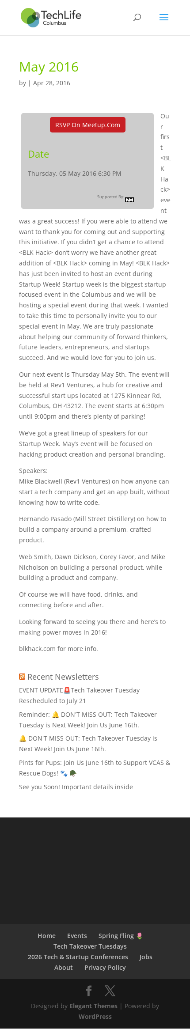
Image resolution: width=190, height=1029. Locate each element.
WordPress (95, 1016)
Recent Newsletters (63, 676)
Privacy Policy (105, 967)
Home (47, 935)
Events (77, 935)
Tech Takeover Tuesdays (90, 946)
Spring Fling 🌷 (121, 935)
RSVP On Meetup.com (87, 125)
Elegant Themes (93, 1006)
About (63, 967)
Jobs (146, 957)
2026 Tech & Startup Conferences (78, 957)
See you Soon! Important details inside (76, 787)
